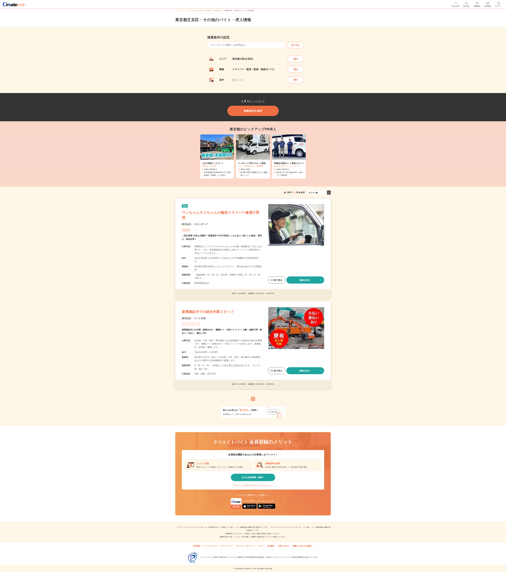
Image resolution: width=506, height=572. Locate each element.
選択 (296, 59)
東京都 (201, 10)
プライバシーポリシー (244, 546)
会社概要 (270, 546)
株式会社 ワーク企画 (194, 318)
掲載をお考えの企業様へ (303, 546)
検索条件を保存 (253, 110)
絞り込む (295, 45)
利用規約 (196, 546)
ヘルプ (260, 546)
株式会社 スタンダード (195, 224)
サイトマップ (226, 546)
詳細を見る (305, 280)
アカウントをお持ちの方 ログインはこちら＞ (253, 485)
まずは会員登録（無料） (253, 477)
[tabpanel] (253, 156)
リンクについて (210, 546)
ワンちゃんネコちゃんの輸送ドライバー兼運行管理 (220, 215)
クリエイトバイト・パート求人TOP (185, 10)
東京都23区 (208, 10)
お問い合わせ (283, 546)
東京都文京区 (218, 10)
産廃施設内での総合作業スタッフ (208, 312)
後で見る (278, 280)
